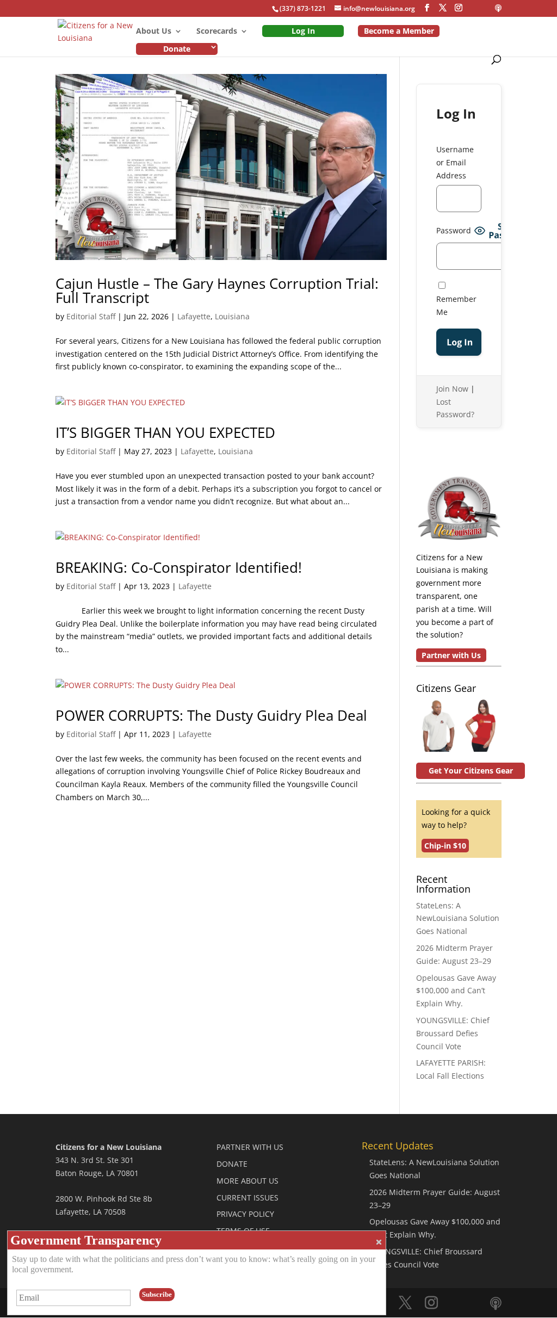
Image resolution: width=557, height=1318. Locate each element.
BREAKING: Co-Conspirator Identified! (178, 567)
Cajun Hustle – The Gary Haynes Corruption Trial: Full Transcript (217, 290)
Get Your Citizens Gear (471, 770)
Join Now (452, 388)
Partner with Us (451, 655)
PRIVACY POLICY (245, 1214)
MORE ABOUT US (247, 1180)
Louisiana (232, 316)
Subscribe (157, 1294)
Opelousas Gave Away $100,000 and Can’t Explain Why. (456, 991)
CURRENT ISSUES (247, 1197)
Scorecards (216, 31)
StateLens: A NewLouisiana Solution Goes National (457, 918)
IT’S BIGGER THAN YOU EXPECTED (165, 432)
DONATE (231, 1164)
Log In (303, 31)
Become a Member (399, 31)
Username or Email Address (455, 162)
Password (453, 230)
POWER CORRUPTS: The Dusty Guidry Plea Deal (211, 715)
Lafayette (194, 316)
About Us (153, 31)
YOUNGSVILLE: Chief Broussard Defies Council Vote (453, 1033)
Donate (176, 49)
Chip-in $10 (445, 845)
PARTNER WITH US (249, 1147)
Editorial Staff (90, 316)
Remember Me (456, 305)
